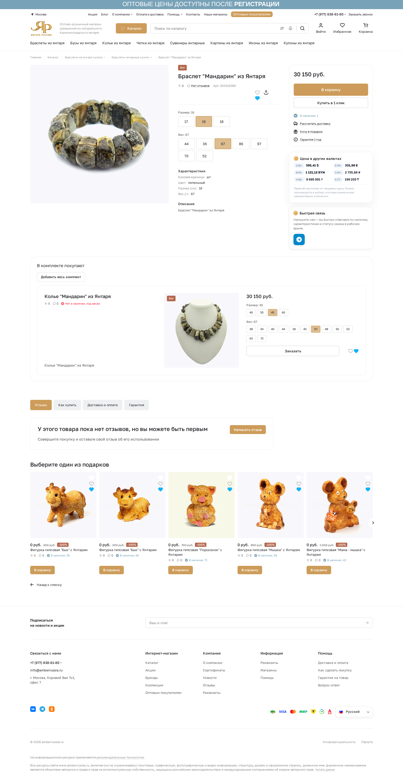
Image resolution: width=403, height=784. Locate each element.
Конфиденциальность (339, 742)
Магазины (268, 670)
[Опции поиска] (281, 28)
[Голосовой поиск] (291, 28)
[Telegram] (42, 709)
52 (204, 156)
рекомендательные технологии (120, 757)
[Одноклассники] (52, 709)
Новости (210, 678)
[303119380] (99, 134)
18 (221, 121)
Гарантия (136, 405)
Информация (271, 653)
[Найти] (302, 28)
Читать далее (325, 769)
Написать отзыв (248, 429)
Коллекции (154, 685)
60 (283, 312)
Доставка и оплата (103, 405)
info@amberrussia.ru (46, 670)
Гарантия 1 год (310, 139)
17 (186, 121)
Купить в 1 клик (331, 103)
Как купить (67, 405)
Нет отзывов (200, 86)
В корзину (331, 89)
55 (262, 312)
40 (251, 312)
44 (186, 144)
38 (251, 329)
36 (205, 144)
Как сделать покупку (335, 670)
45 (272, 312)
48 (326, 329)
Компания (212, 653)
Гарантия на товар (333, 678)
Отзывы (41, 405)
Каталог (151, 663)
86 (241, 144)
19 (204, 121)
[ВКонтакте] (33, 709)
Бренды (151, 678)
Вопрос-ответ (329, 685)
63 (251, 338)
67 (223, 144)
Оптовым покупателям (163, 693)
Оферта (367, 742)
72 (262, 338)
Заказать (293, 351)
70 (186, 156)
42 (305, 329)
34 (262, 329)
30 (337, 329)
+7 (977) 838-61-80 (329, 14)
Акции (150, 670)
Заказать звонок (360, 14)
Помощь (267, 678)
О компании (212, 663)
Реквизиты (211, 693)
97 (259, 144)
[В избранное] (257, 92)
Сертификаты (214, 670)
